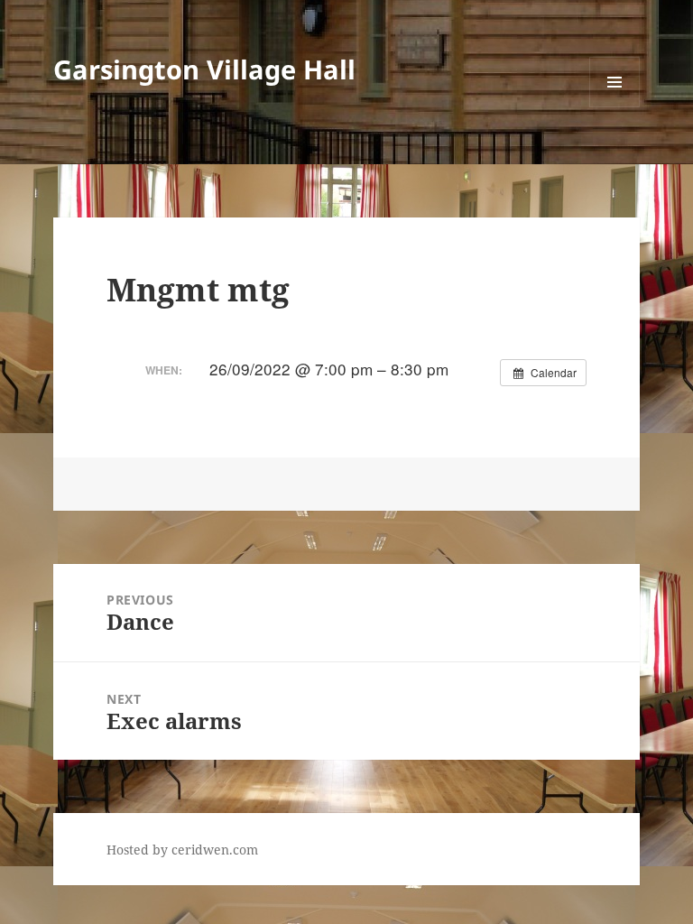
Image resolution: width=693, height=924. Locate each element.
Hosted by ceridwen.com (182, 849)
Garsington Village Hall (204, 69)
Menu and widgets (615, 106)
